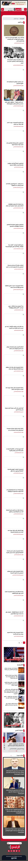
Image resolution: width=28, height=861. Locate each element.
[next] (19, 643)
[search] (2, 9)
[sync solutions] (14, 858)
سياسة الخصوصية (14, 854)
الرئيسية (22, 19)
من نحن (20, 854)
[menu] (25, 9)
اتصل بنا (8, 854)
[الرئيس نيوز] (14, 847)
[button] (4, 740)
